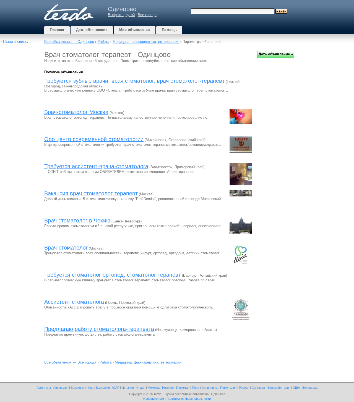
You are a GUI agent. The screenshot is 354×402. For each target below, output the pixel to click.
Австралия (60, 387)
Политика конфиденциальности (188, 398)
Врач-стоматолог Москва (76, 112)
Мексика (154, 387)
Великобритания (278, 387)
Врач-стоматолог (66, 248)
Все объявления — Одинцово (69, 42)
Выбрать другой (121, 15)
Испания (128, 387)
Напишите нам (153, 398)
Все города (147, 15)
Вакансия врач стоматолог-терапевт (91, 193)
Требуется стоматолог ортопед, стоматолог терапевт (112, 275)
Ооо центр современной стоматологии (94, 139)
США (296, 387)
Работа (103, 42)
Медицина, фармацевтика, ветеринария (146, 42)
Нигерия (168, 387)
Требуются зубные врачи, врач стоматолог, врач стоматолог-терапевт (134, 81)
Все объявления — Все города (70, 362)
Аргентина (44, 387)
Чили (90, 387)
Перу (195, 387)
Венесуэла (309, 387)
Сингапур (258, 387)
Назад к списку (15, 41)
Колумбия (103, 387)
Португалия (228, 387)
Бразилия (77, 387)
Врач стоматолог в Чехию (77, 220)
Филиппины (210, 387)
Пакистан (182, 387)
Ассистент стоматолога (74, 302)
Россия (244, 387)
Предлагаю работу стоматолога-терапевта (99, 329)
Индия (140, 387)
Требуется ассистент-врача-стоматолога (96, 166)
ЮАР (115, 387)
